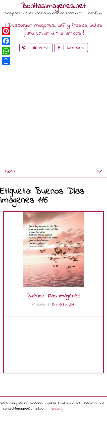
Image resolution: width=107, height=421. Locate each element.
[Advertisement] (53, 109)
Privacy (57, 409)
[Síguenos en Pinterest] (36, 51)
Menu (10, 171)
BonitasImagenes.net (53, 6)
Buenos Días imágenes (53, 296)
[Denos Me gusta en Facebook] (71, 51)
